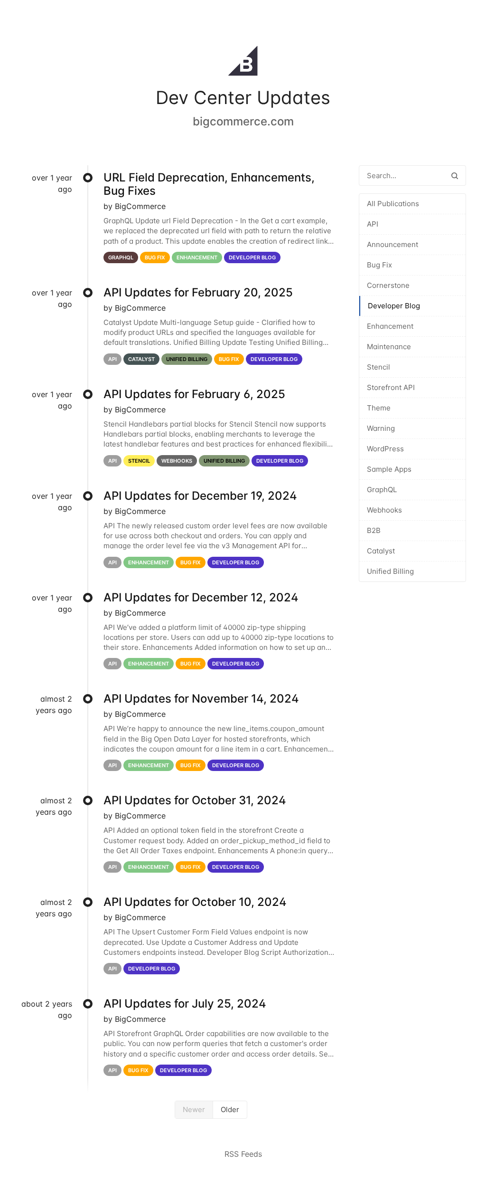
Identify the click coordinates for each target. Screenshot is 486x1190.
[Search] (455, 175)
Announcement (392, 244)
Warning (381, 428)
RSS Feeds (243, 1154)
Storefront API (391, 387)
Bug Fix (379, 264)
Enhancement (390, 326)
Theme (379, 407)
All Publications (393, 203)
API (372, 223)
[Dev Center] (243, 63)
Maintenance (389, 346)
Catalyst (381, 550)
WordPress (385, 448)
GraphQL (382, 489)
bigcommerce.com (243, 121)
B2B (374, 530)
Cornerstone (388, 285)
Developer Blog (394, 305)
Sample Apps (389, 469)
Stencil (378, 366)
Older (230, 1109)
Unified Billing (390, 571)
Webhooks (384, 509)
